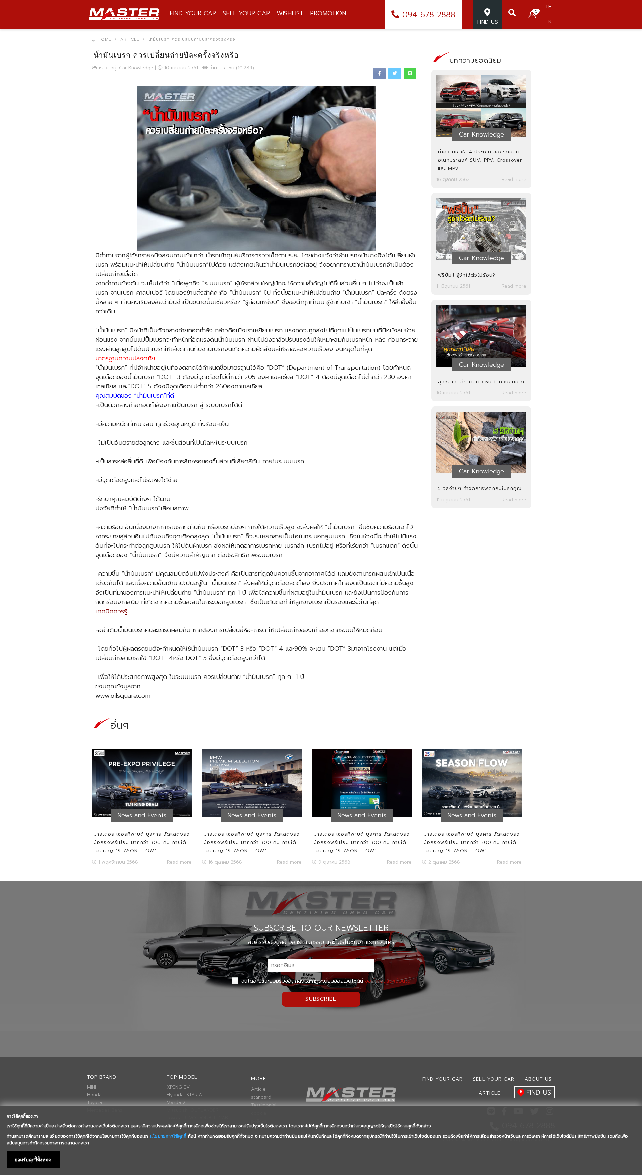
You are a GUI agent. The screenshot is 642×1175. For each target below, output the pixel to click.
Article (258, 1089)
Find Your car (442, 1079)
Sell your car (493, 1079)
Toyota (94, 1102)
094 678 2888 (427, 15)
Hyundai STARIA (184, 1095)
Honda (94, 1095)
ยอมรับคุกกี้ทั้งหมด (33, 1159)
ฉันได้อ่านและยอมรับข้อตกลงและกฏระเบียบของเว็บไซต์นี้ (324, 981)
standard (261, 1097)
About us (538, 1079)
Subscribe (321, 999)
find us (538, 1092)
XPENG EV (178, 1087)
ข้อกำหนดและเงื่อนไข (387, 981)
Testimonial (262, 1105)
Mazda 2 (176, 1102)
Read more (514, 179)
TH (548, 6)
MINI (91, 1087)
